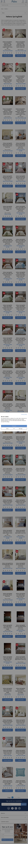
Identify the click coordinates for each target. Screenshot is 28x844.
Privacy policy (24, 414)
